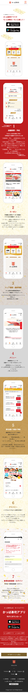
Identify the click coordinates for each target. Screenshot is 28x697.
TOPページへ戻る (14, 654)
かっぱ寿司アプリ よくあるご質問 (14, 633)
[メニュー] (25, 2)
